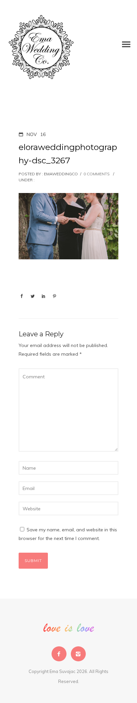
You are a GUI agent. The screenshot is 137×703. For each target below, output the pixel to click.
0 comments (96, 173)
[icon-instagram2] (78, 653)
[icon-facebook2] (61, 653)
